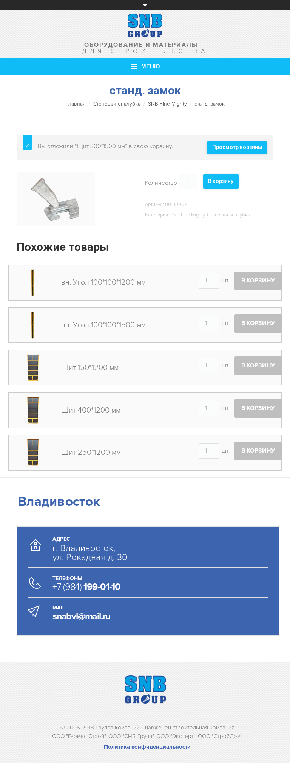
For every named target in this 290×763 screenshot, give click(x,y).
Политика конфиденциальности (147, 746)
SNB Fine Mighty (167, 104)
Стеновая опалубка (116, 104)
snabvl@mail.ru (81, 616)
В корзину (220, 181)
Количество (161, 183)
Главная (76, 104)
